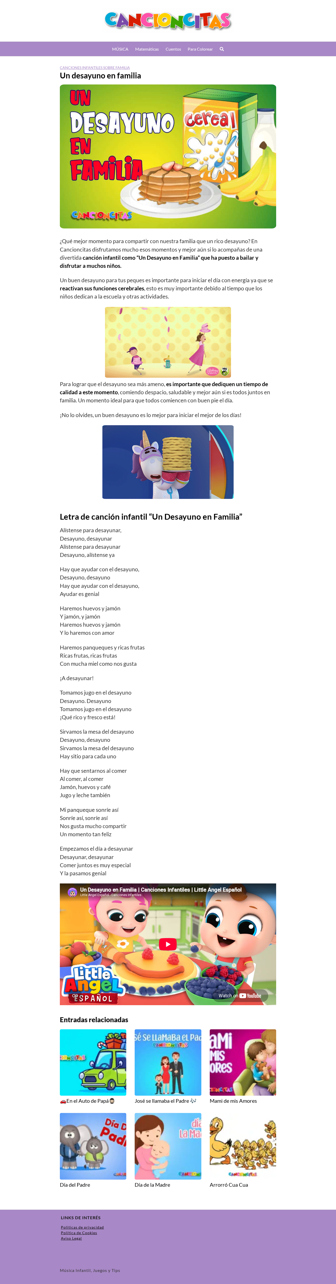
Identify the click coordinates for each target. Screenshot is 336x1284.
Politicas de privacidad (82, 1227)
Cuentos (173, 48)
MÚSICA (120, 48)
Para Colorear (200, 48)
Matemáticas (147, 48)
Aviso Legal (71, 1238)
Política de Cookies (79, 1232)
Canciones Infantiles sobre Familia (95, 67)
